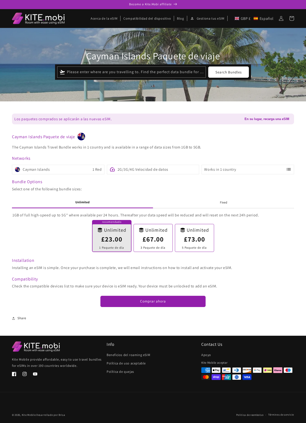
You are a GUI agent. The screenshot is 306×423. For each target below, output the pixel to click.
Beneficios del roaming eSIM (128, 355)
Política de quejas (120, 371)
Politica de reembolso (250, 415)
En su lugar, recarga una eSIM (267, 119)
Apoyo (206, 355)
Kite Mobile (29, 415)
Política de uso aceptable (126, 363)
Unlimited (82, 202)
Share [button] (21, 318)
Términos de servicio (281, 414)
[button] (254, 18)
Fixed (223, 202)
